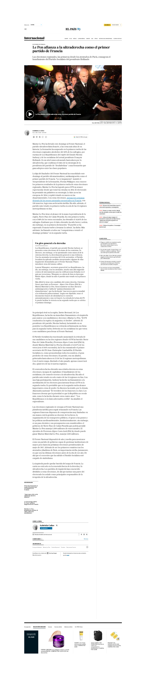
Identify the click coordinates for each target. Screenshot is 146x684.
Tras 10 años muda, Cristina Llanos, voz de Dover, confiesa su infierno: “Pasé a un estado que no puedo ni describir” (111, 251)
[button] (73, 92)
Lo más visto (103, 238)
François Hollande (37, 547)
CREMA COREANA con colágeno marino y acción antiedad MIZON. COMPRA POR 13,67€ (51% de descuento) (55, 651)
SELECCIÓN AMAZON (39, 627)
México (75, 38)
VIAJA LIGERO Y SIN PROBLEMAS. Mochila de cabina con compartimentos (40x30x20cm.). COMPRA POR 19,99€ (97, 646)
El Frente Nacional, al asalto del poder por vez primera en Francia (31, 488)
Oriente (88, 38)
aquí (68, 555)
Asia (92, 38)
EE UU (70, 38)
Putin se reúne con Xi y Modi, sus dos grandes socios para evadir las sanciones (110, 212)
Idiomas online (68, 627)
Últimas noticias (118, 38)
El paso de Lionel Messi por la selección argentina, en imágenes (109, 206)
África (96, 38)
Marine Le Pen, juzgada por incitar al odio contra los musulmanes (31, 511)
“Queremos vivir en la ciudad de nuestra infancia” (31, 496)
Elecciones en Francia (39, 44)
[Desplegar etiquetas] (87, 547)
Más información (37, 555)
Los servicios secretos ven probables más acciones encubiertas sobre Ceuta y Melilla (111, 269)
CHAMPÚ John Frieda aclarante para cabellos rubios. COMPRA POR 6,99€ (80, 645)
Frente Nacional (55, 547)
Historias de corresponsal (105, 38)
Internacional (34, 38)
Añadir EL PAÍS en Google (81, 137)
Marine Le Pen (46, 547)
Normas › (86, 539)
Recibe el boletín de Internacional (43, 534)
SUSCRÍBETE (107, 25)
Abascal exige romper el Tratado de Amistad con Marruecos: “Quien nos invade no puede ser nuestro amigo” (109, 219)
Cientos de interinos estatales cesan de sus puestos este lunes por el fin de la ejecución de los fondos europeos (111, 263)
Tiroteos (63, 547)
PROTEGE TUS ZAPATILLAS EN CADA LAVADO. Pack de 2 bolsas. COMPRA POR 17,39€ (114, 645)
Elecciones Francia (71, 547)
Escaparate (27, 627)
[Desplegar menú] (25, 29)
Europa (66, 38)
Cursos (50, 627)
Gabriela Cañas (38, 131)
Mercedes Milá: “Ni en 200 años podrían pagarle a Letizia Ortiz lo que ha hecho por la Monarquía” (111, 257)
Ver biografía (44, 528)
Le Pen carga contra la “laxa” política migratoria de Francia (31, 503)
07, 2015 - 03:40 (41, 132)
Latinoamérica (81, 38)
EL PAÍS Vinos (79, 627)
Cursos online (58, 627)
